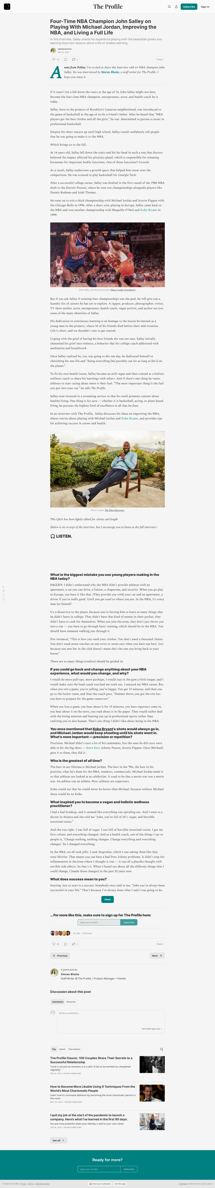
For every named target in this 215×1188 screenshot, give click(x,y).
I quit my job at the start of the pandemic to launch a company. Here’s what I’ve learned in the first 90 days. (89, 1117)
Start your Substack (101, 1183)
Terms (31, 1183)
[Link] (45, 536)
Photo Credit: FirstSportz (122, 290)
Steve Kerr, (93, 748)
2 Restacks (87, 933)
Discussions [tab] (74, 1049)
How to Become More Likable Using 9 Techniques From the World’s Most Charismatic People (92, 1089)
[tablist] (63, 1002)
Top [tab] (54, 1049)
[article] (107, 1068)
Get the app (120, 1183)
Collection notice (42, 1183)
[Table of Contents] (3, 594)
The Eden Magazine (114, 510)
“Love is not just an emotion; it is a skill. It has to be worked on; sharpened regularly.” (90, 1068)
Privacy (23, 1183)
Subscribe (189, 6)
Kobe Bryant (148, 210)
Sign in (205, 6)
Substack (183, 1183)
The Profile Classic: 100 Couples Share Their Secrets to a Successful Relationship (91, 1060)
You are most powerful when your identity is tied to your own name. (87, 1123)
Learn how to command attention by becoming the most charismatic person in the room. (93, 1096)
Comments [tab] (57, 1001)
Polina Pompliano (72, 1073)
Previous (62, 955)
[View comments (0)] (65, 59)
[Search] (169, 6)
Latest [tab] (62, 1049)
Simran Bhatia (65, 49)
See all (56, 1140)
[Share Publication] (176, 6)
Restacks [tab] (71, 1001)
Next (155, 955)
